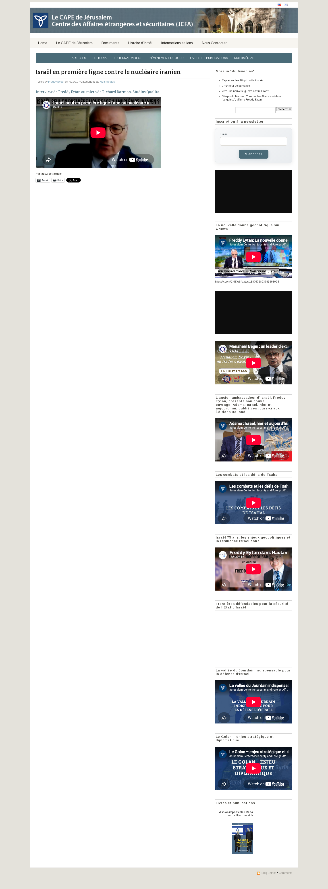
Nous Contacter (214, 43)
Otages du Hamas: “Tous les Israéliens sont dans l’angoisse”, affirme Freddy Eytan (251, 98)
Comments (285, 872)
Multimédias (244, 58)
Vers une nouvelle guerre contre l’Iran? (245, 91)
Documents (110, 43)
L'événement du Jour (166, 58)
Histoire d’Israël (140, 43)
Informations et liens (177, 43)
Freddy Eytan (56, 81)
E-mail (223, 134)
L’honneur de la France (236, 85)
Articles (79, 58)
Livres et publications (209, 58)
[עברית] (286, 5)
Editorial (100, 58)
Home (42, 43)
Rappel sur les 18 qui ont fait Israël (242, 80)
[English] (279, 5)
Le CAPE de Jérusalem (74, 43)
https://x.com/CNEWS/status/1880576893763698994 (247, 281)
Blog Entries (269, 872)
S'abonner (253, 154)
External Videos (128, 58)
